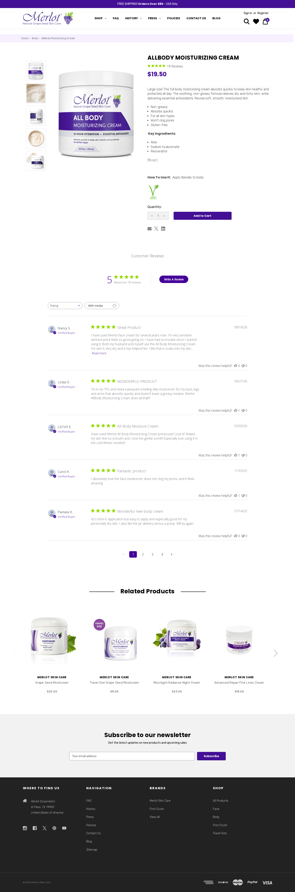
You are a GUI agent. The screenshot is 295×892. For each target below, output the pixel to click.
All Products (220, 800)
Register (263, 13)
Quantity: (155, 207)
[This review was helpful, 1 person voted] (235, 410)
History (131, 18)
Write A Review (174, 279)
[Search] (246, 22)
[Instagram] (25, 828)
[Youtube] (64, 828)
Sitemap (91, 849)
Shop (99, 18)
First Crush (157, 809)
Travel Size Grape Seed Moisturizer (114, 682)
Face (216, 809)
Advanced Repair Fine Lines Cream (239, 682)
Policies (173, 18)
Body (216, 817)
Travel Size (220, 833)
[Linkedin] (163, 228)
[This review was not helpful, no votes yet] (243, 366)
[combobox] (65, 305)
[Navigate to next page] (171, 554)
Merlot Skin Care (160, 800)
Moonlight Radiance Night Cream (177, 682)
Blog (216, 18)
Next (276, 653)
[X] (156, 228)
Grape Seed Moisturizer (52, 682)
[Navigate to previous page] (123, 554)
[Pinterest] (54, 828)
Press (152, 18)
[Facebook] (35, 828)
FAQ (116, 18)
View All (155, 817)
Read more (99, 353)
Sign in (248, 13)
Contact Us (196, 18)
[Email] (150, 228)
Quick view (52, 639)
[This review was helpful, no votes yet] (235, 366)
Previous (15, 653)
